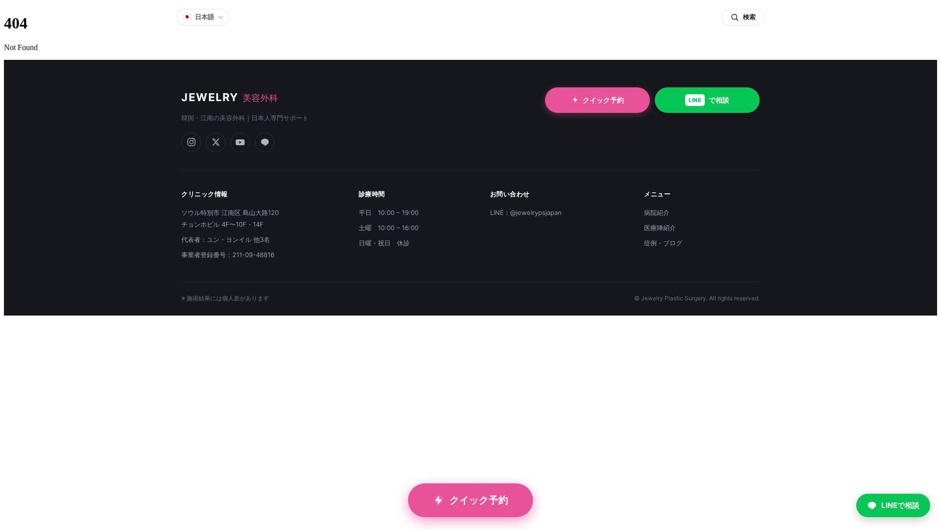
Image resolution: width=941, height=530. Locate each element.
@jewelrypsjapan (536, 212)
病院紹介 (656, 212)
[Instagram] (191, 142)
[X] (215, 142)
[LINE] (264, 142)
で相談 (709, 100)
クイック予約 (603, 100)
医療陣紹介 (660, 228)
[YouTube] (240, 142)
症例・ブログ (663, 243)
